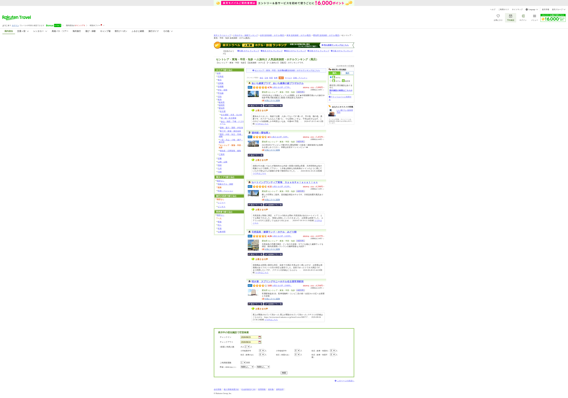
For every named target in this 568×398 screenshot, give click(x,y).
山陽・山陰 (222, 162)
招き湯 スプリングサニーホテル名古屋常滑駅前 (278, 281)
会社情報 (217, 389)
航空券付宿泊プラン (273, 105)
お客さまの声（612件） (281, 186)
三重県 (222, 154)
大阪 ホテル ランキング (343, 51)
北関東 (221, 83)
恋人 (220, 225)
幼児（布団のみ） (283, 355)
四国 (220, 165)
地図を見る (300, 92)
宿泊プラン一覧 (257, 105)
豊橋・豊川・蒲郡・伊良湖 (231, 128)
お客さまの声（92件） (280, 137)
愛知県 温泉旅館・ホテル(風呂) (326, 35)
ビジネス (221, 207)
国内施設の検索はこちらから (340, 91)
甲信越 (221, 93)
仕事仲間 (221, 232)
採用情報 (262, 389)
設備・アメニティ (300, 78)
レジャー (221, 202)
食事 (275, 78)
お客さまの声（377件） (281, 87)
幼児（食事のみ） (248, 355)
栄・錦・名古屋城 (228, 118)
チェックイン (225, 337)
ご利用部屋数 (225, 363)
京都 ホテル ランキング (319, 51)
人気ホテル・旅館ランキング (245, 35)
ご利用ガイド (503, 9)
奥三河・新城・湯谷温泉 (230, 131)
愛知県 (222, 108)
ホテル (338, 77)
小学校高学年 (246, 351)
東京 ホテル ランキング (273, 51)
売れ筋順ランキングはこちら (336, 45)
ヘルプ (492, 9)
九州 (220, 168)
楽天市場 (545, 9)
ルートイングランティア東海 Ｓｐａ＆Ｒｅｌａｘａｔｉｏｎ (285, 182)
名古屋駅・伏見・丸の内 (231, 115)
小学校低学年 (281, 351)
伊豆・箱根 (222, 90)
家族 (220, 222)
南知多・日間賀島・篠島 (230, 151)
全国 (219, 73)
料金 (228, 367)
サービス (288, 78)
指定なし (220, 181)
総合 (261, 78)
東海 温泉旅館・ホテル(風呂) (299, 35)
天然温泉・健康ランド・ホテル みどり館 (274, 232)
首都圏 (221, 86)
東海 (220, 99)
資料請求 (280, 389)
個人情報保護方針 (231, 389)
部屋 (271, 78)
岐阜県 (222, 102)
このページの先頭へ (345, 381)
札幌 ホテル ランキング (249, 51)
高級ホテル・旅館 (225, 184)
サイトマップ (517, 9)
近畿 (220, 158)
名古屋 (223, 111)
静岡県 (222, 105)
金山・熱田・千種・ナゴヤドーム (232, 122)
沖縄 (220, 172)
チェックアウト (226, 342)
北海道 (221, 76)
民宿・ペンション (225, 191)
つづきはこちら (261, 124)
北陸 (220, 96)
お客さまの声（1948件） (282, 285)
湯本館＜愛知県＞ (261, 132)
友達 (220, 228)
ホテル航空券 (343, 81)
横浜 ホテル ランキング (296, 51)
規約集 (271, 389)
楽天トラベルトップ (222, 35)
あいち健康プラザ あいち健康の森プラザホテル (278, 83)
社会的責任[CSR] (248, 389)
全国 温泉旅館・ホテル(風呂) (272, 35)
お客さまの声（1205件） (282, 236)
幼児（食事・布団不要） (319, 356)
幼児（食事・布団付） (320, 351)
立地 (266, 78)
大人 (242, 347)
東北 (220, 80)
